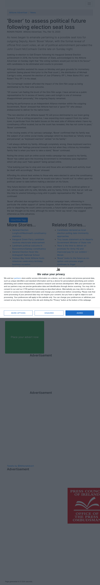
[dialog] (50, 292)
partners (17, 278)
